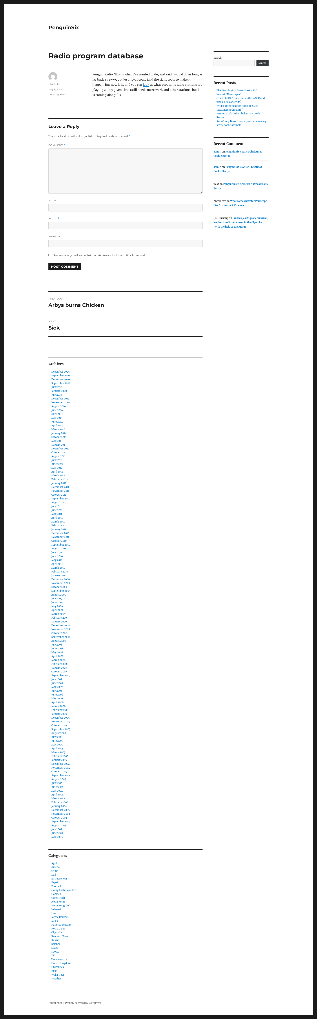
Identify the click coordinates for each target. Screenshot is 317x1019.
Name (53, 200)
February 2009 (59, 617)
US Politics (57, 967)
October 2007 (59, 671)
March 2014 (58, 429)
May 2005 (57, 744)
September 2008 (60, 637)
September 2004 (60, 775)
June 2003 (57, 833)
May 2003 (57, 836)
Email (53, 218)
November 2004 (60, 767)
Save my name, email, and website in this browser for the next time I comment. (99, 255)
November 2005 (60, 721)
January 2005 (59, 760)
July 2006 (56, 690)
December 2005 (60, 717)
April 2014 (57, 425)
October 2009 (59, 587)
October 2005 (59, 725)
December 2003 (60, 810)
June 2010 (57, 556)
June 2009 (57, 602)
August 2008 (58, 640)
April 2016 (57, 414)
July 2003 (56, 829)
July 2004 (56, 783)
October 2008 (59, 633)
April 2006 (57, 702)
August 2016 (58, 406)
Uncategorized (57, 94)
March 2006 (58, 706)
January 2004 (59, 806)
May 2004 (57, 790)
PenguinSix (63, 27)
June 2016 (57, 410)
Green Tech (58, 897)
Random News (59, 936)
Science (55, 944)
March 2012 (58, 475)
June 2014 (57, 421)
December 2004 (60, 763)
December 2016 (60, 398)
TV (53, 955)
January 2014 (58, 433)
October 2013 (58, 437)
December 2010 (60, 533)
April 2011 (57, 517)
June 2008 (57, 648)
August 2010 (58, 548)
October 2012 (59, 452)
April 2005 (57, 748)
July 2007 (56, 679)
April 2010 (57, 564)
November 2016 (60, 402)
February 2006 (59, 710)
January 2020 (59, 391)
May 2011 (56, 514)
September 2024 (60, 375)
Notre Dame (58, 928)
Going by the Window (63, 890)
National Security (61, 924)
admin (217, 151)
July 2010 (56, 552)
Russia (55, 940)
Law (53, 913)
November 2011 (60, 490)
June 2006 (57, 694)
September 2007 (60, 675)
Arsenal (55, 867)
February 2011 (59, 525)
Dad (53, 874)
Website (54, 236)
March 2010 (58, 567)
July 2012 (56, 460)
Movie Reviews (60, 917)
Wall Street (57, 974)
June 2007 (57, 683)
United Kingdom (61, 963)
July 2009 (56, 598)
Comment (56, 145)
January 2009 (59, 621)
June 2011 (56, 510)
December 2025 (60, 371)
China (54, 871)
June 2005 (57, 740)
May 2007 (57, 687)
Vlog (54, 970)
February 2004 (59, 802)
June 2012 (57, 464)
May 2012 (56, 467)
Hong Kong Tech (61, 905)
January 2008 (59, 667)
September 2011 (60, 498)
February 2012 (59, 479)
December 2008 (60, 625)
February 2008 (59, 663)
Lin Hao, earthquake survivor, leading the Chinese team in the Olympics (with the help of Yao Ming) (241, 222)
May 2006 (57, 698)
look (146, 84)
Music (55, 921)
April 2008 (57, 656)
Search (218, 57)
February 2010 (59, 571)
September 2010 (60, 544)
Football (56, 886)
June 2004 (57, 787)
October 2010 (59, 540)
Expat (54, 882)
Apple (54, 863)
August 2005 (58, 733)
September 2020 (60, 383)
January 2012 (58, 483)
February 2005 (59, 756)
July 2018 (56, 394)
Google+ (56, 894)
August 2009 (58, 594)
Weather (56, 978)
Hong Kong (58, 901)
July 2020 (56, 387)
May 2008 (57, 652)
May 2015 (56, 417)
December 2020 (60, 379)
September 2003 (60, 821)
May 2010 (56, 560)
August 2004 (58, 779)
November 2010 (60, 537)
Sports (55, 951)
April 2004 (57, 794)
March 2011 (58, 521)
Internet (56, 909)
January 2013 (58, 444)
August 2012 (58, 456)
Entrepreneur (59, 878)
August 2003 (58, 825)
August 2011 (58, 502)
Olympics (56, 932)
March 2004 (58, 798)
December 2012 (60, 448)
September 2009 (61, 590)
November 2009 (60, 583)
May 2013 (56, 440)
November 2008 (60, 629)
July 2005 (56, 737)
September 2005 (60, 729)
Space (54, 947)
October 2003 (59, 817)
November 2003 (60, 813)
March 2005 (58, 752)
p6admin (54, 84)
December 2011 (60, 487)
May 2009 (57, 606)
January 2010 (58, 575)
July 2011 (56, 506)
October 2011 (58, 494)
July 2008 (56, 644)
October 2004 (59, 771)
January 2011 (58, 529)
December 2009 (60, 579)
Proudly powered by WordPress (83, 1003)
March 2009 (58, 614)
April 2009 (57, 610)
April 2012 (57, 471)
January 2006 (59, 713)
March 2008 (58, 660)
